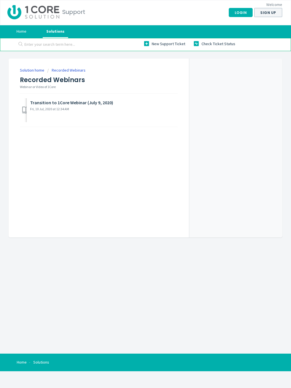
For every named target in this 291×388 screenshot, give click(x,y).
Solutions (55, 31)
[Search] (20, 44)
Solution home (32, 70)
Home (21, 31)
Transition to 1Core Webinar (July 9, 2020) (71, 102)
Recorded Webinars (69, 70)
